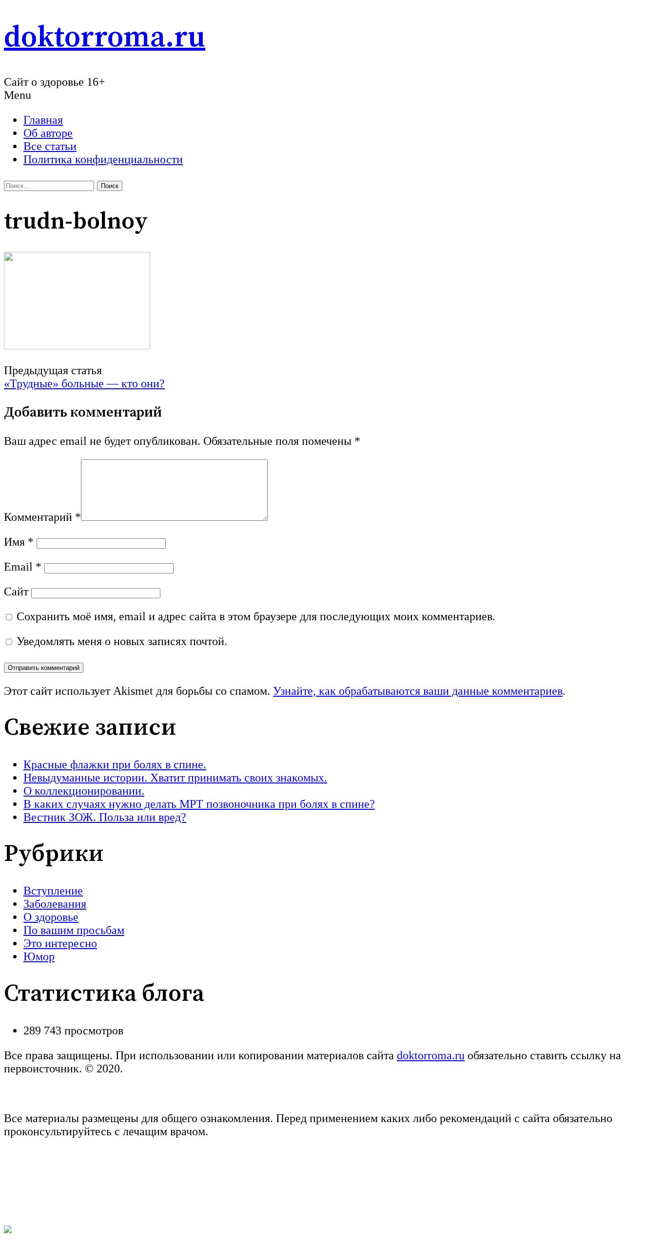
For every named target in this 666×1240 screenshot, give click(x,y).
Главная (43, 120)
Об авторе (48, 133)
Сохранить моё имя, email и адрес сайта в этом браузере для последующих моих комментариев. (256, 616)
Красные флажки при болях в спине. (114, 764)
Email (22, 566)
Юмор (39, 956)
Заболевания (54, 903)
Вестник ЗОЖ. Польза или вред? (104, 817)
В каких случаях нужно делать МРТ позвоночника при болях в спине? (199, 804)
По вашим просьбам (73, 930)
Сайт (16, 591)
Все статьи (50, 146)
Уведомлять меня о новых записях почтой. (122, 641)
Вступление (53, 890)
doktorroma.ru (104, 37)
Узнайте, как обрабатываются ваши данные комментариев (418, 691)
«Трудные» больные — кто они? (84, 383)
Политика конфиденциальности (103, 159)
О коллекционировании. (83, 790)
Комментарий (42, 517)
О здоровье (50, 917)
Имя (19, 541)
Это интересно (60, 943)
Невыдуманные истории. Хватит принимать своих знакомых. (175, 777)
